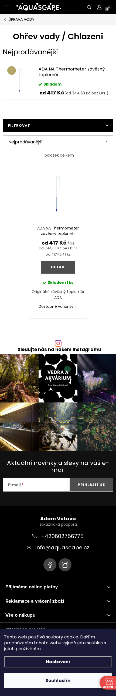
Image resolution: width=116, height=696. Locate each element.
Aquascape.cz (49, 564)
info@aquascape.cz (62, 547)
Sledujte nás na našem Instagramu (59, 349)
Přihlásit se (91, 484)
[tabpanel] (58, 81)
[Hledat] (89, 7)
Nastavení (58, 662)
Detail (58, 267)
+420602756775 (62, 536)
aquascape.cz (65, 564)
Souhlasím (58, 680)
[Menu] (7, 7)
